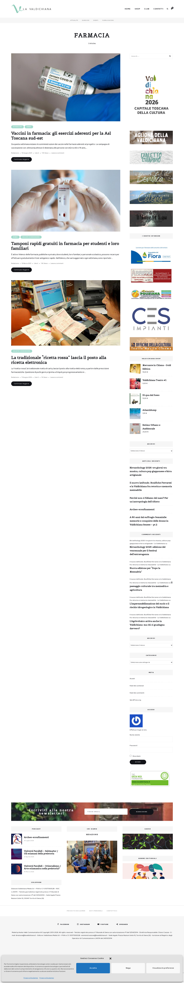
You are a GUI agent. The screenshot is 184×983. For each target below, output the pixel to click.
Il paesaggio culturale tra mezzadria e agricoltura (151, 586)
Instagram (85, 924)
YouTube (104, 924)
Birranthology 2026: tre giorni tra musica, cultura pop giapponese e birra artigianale (151, 471)
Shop (137, 8)
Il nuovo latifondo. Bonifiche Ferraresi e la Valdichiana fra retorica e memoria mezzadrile (151, 486)
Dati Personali (96, 911)
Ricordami (136, 756)
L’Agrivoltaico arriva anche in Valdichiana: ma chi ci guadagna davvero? (147, 625)
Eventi (95, 20)
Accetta (93, 968)
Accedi (132, 678)
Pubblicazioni (108, 20)
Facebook (64, 924)
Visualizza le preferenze (163, 968)
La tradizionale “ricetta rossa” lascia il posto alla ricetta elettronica (58, 360)
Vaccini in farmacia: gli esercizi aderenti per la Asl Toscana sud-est (61, 136)
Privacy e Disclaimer (31, 978)
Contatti (158, 8)
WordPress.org (135, 700)
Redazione (15, 153)
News (29, 127)
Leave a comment (57, 153)
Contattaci (112, 911)
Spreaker (123, 924)
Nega (128, 968)
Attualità (74, 20)
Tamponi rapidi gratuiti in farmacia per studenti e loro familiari (65, 246)
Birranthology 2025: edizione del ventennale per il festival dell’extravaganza (147, 551)
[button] (110, 958)
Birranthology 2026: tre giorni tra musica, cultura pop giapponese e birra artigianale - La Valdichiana (150, 542)
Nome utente (135, 735)
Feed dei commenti (137, 693)
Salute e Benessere (30, 237)
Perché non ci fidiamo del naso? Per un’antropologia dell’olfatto (149, 500)
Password (133, 745)
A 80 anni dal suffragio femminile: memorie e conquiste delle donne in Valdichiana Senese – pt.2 (149, 521)
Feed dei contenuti (137, 685)
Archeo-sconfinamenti (142, 509)
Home (128, 8)
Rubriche (85, 20)
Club (146, 8)
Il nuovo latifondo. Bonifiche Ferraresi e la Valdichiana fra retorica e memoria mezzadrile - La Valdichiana (150, 563)
